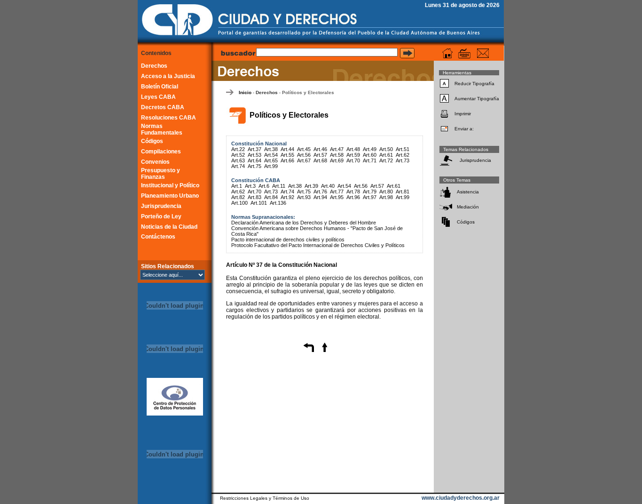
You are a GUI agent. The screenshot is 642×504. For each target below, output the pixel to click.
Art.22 (238, 149)
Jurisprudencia (161, 206)
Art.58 (337, 155)
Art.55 (287, 155)
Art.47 (337, 149)
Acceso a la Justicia (168, 76)
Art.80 (386, 191)
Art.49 (369, 149)
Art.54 (271, 155)
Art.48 (353, 149)
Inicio (245, 92)
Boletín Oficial (159, 86)
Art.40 (328, 186)
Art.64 (254, 160)
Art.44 (287, 149)
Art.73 (402, 160)
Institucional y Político (170, 185)
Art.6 (263, 186)
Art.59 (353, 155)
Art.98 (386, 197)
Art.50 (386, 149)
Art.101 (259, 203)
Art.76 (320, 191)
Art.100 (239, 203)
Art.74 (238, 166)
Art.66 (287, 160)
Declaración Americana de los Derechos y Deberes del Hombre (303, 222)
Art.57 (320, 155)
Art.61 (386, 155)
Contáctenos (158, 236)
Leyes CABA (158, 97)
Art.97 (369, 197)
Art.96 (353, 197)
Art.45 (304, 149)
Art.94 (320, 197)
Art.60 (369, 155)
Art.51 (402, 149)
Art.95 (337, 197)
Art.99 (271, 166)
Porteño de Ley (161, 216)
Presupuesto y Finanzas (160, 173)
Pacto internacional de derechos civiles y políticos (287, 239)
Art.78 (353, 191)
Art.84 (271, 197)
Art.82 (238, 197)
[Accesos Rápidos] (464, 53)
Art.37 (254, 149)
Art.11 (278, 186)
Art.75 (254, 166)
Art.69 (337, 160)
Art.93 (304, 197)
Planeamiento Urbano (170, 195)
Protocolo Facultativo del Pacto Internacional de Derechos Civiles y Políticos (318, 245)
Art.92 (287, 197)
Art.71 (369, 160)
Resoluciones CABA (168, 117)
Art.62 (402, 155)
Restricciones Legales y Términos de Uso (264, 498)
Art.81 (402, 191)
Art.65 (271, 160)
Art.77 (337, 191)
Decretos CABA (162, 107)
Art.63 (238, 160)
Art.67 (304, 160)
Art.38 (271, 149)
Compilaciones (161, 151)
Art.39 (311, 186)
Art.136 (278, 203)
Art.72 (386, 160)
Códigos (152, 141)
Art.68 (320, 160)
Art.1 (236, 186)
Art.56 (304, 155)
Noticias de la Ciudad (169, 227)
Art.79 (369, 191)
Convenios (155, 162)
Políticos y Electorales (308, 92)
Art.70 (353, 160)
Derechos (154, 66)
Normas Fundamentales (161, 129)
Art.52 (238, 155)
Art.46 (320, 149)
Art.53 (254, 155)
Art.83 (254, 197)
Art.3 (250, 186)
